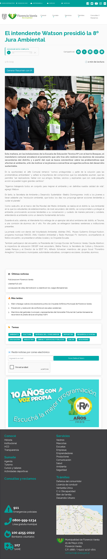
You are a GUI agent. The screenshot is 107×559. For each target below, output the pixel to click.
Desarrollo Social (86, 334)
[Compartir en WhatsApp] (96, 51)
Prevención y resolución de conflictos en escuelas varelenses (36, 308)
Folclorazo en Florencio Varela (20, 280)
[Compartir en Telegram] (101, 51)
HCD (6, 446)
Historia (8, 440)
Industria (29, 340)
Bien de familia (63, 494)
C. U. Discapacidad (65, 491)
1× (35, 52)
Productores (62, 456)
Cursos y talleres (12, 468)
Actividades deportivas (16, 471)
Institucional (10, 443)
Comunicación (63, 460)
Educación (15, 340)
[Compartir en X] (84, 51)
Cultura (27, 334)
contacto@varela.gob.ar (77, 553)
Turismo (8, 464)
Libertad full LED (15, 284)
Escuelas (60, 446)
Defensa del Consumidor (47, 334)
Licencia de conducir (66, 484)
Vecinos (60, 440)
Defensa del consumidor (69, 481)
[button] (15, 113)
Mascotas (61, 443)
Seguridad (83, 340)
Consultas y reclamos (20, 478)
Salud (71, 340)
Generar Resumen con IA (19, 70)
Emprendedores (64, 453)
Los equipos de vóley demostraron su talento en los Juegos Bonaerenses (38, 288)
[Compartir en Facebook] (78, 51)
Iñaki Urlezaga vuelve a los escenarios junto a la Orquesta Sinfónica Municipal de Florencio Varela (51, 304)
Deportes (68, 334)
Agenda (8, 461)
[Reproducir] (9, 52)
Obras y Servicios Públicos (51, 340)
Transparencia (11, 450)
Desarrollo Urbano (65, 498)
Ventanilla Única (64, 488)
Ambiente (14, 334)
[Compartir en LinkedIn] (90, 51)
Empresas (61, 450)
